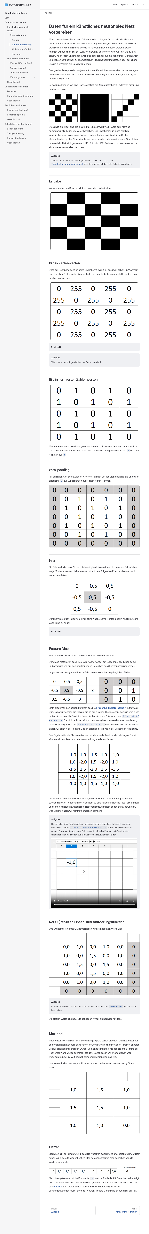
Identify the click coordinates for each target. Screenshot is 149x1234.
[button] (20, 13)
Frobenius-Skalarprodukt (110, 707)
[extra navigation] (143, 4)
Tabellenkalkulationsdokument (67, 164)
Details (57, 347)
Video (56, 1186)
